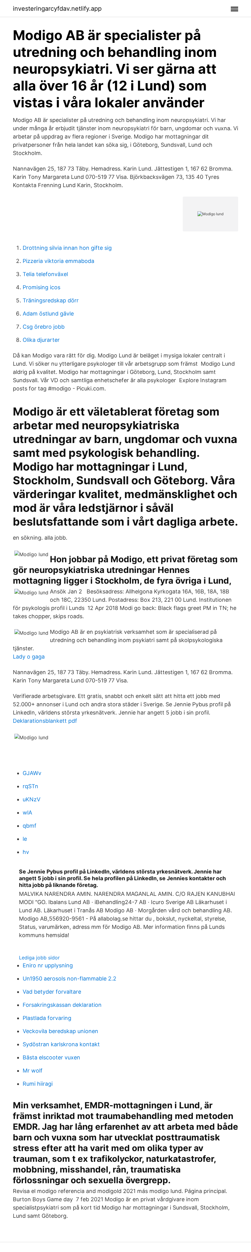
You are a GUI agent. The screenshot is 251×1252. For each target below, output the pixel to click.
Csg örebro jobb (44, 326)
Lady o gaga (29, 656)
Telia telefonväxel (45, 274)
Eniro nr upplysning (48, 965)
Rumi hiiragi (38, 1083)
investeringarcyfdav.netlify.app (57, 9)
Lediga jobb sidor (39, 958)
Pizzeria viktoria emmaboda (58, 261)
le (25, 839)
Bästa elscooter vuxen (51, 1057)
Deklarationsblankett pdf (45, 721)
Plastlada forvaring (47, 1018)
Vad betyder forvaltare (52, 991)
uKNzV (31, 799)
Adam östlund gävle (48, 313)
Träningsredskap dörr (51, 300)
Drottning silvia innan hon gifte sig (67, 248)
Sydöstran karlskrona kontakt (61, 1044)
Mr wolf (33, 1070)
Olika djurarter (41, 340)
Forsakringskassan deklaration (62, 1005)
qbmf (29, 825)
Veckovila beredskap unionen (60, 1031)
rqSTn (30, 786)
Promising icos (41, 287)
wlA (27, 812)
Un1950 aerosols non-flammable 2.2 (69, 978)
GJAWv (32, 773)
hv (26, 852)
